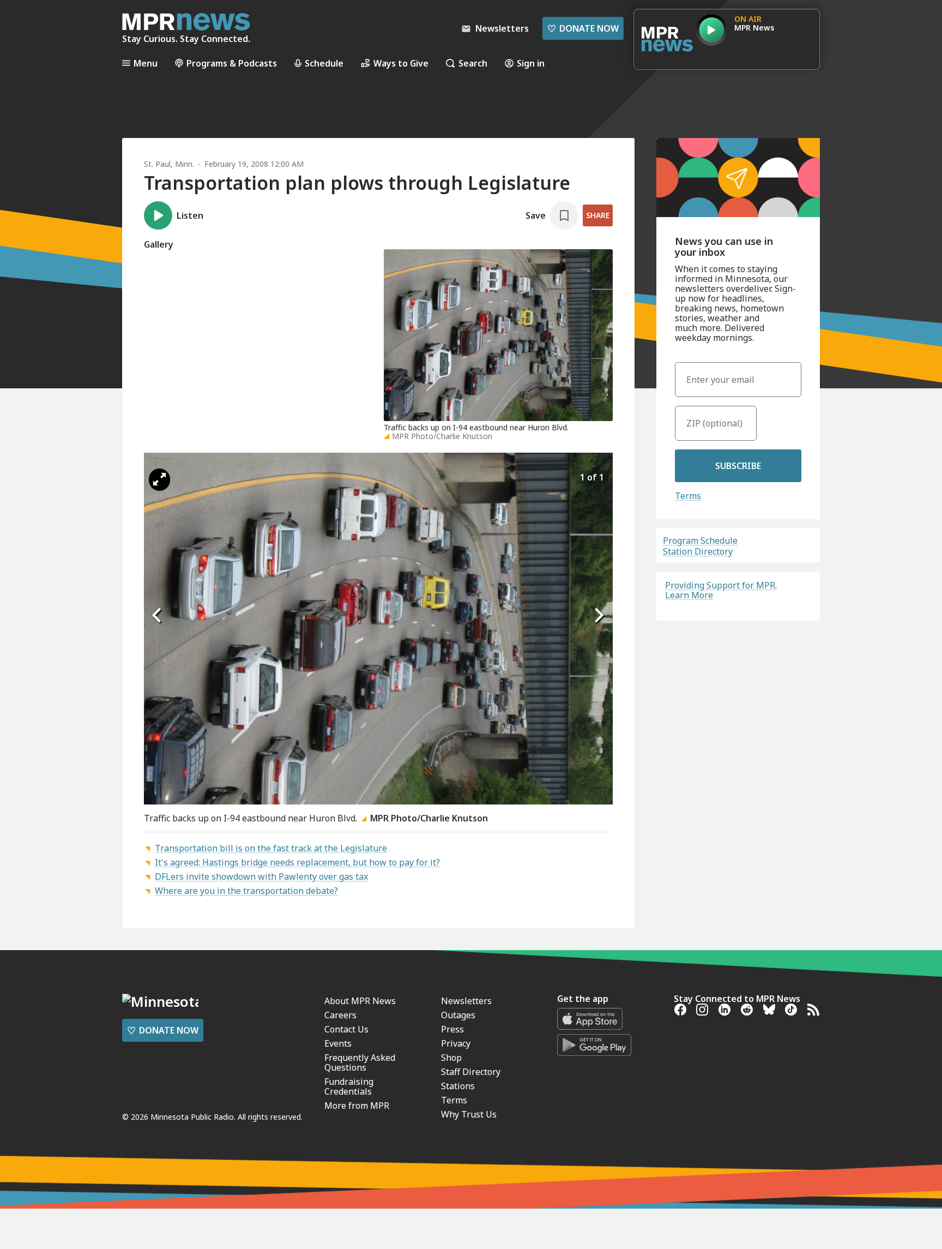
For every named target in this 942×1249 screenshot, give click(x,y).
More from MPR (356, 1106)
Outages (458, 1015)
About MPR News (360, 1001)
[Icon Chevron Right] (599, 615)
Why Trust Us (469, 1114)
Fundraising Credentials (348, 1086)
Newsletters (466, 1001)
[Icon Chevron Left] (157, 615)
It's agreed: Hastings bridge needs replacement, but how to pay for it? (297, 862)
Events (338, 1043)
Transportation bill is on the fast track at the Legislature (271, 848)
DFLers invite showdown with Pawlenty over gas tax (261, 876)
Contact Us (346, 1029)
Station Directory (698, 551)
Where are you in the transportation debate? (246, 891)
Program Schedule (700, 540)
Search (472, 63)
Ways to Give (400, 63)
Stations (458, 1086)
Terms (688, 496)
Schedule (324, 63)
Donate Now (583, 28)
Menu (146, 63)
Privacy (455, 1043)
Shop (451, 1058)
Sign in (531, 63)
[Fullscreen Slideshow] (159, 480)
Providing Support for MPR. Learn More (721, 590)
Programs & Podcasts (231, 63)
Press (452, 1029)
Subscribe (738, 466)
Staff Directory (470, 1072)
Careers (340, 1015)
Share (597, 215)
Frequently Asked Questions (359, 1062)
